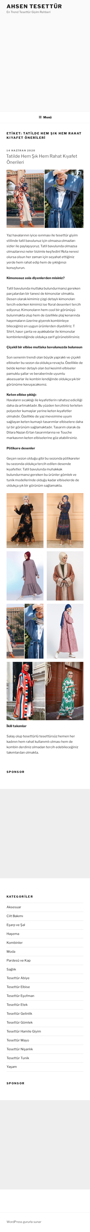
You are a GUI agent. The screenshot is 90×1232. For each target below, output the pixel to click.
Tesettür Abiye (18, 978)
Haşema (13, 934)
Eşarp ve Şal (16, 925)
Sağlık (11, 969)
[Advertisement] (45, 61)
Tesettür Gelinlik (19, 1014)
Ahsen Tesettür (34, 6)
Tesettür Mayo (18, 1040)
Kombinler (15, 943)
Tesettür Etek (17, 1005)
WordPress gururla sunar (24, 1222)
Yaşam (12, 1067)
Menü (47, 117)
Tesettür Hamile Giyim (24, 1031)
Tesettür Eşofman (20, 996)
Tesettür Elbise (18, 987)
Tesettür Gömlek (20, 1022)
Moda (11, 952)
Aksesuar (14, 907)
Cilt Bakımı (15, 916)
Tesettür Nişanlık (20, 1049)
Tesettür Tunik (18, 1058)
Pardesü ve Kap (19, 960)
